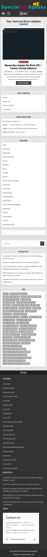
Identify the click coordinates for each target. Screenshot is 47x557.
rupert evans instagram (27, 328)
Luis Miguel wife (31, 311)
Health (5, 173)
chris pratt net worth (11, 299)
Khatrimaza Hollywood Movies (13, 311)
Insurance (6, 305)
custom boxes (25, 299)
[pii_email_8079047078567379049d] (14, 355)
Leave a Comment (37, 71)
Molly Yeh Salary (9, 323)
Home (5, 97)
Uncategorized (8, 224)
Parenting (6, 189)
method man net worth (11, 317)
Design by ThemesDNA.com (23, 554)
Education (6, 153)
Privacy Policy (8, 105)
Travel (5, 220)
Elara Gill (9, 71)
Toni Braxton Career (10, 340)
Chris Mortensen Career (11, 296)
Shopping (6, 209)
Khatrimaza (36, 308)
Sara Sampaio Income (26, 331)
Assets (5, 294)
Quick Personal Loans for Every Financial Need (21, 262)
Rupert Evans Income (10, 328)
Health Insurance (9, 302)
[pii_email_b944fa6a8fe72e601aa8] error (16, 363)
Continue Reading (23, 83)
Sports (5, 213)
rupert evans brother (10, 326)
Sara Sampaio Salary (28, 334)
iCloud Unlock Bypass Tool (26, 302)
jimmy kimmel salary (10, 308)
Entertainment (8, 157)
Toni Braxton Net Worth (11, 343)
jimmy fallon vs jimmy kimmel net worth (25, 305)
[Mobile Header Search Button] (9, 14)
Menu (25, 13)
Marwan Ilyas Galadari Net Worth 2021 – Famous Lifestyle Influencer (23, 67)
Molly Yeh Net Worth (24, 320)
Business (24, 62)
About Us (6, 101)
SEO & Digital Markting (11, 205)
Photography (8, 197)
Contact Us (7, 109)
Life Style (6, 185)
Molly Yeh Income (9, 320)
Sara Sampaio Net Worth (11, 334)
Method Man (7, 314)
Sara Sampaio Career (10, 331)
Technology (7, 216)
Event (5, 161)
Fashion (6, 165)
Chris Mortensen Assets (18, 294)
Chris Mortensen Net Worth (31, 296)
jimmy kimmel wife (25, 308)
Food (5, 169)
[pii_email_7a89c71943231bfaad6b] (14, 349)
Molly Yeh (24, 317)
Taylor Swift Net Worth (22, 337)
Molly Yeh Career (35, 317)
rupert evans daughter (28, 326)
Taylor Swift (7, 337)
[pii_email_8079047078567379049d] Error (17, 358)
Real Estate (7, 201)
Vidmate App (26, 343)
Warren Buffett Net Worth (12, 346)
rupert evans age (22, 323)
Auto (4, 145)
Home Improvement (11, 181)
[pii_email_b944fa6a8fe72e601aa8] (14, 360)
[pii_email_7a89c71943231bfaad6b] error (16, 352)
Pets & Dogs (7, 193)
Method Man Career (19, 314)
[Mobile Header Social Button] (3, 14)
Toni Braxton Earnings (26, 340)
